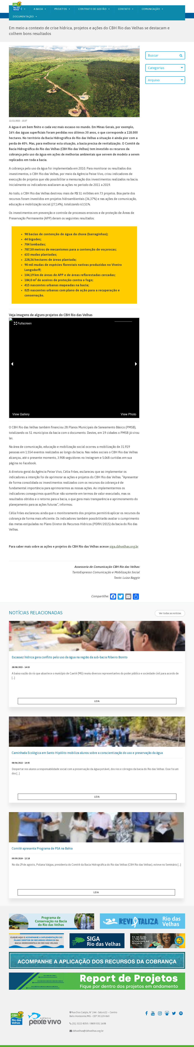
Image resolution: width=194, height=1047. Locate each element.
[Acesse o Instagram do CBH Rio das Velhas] (161, 1013)
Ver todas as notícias (170, 613)
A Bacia (38, 9)
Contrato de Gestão (92, 9)
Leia (97, 701)
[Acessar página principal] (16, 6)
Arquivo (154, 80)
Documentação (23, 16)
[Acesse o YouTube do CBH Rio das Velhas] (154, 1013)
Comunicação (151, 9)
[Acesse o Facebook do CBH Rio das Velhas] (147, 1013)
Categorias (156, 68)
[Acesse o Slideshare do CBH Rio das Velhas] (168, 1013)
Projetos (60, 9)
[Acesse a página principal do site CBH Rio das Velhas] (16, 1019)
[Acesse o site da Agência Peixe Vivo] (44, 1019)
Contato (124, 9)
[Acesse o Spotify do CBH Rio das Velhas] (182, 1013)
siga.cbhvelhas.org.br (124, 546)
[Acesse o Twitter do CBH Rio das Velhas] (175, 1013)
